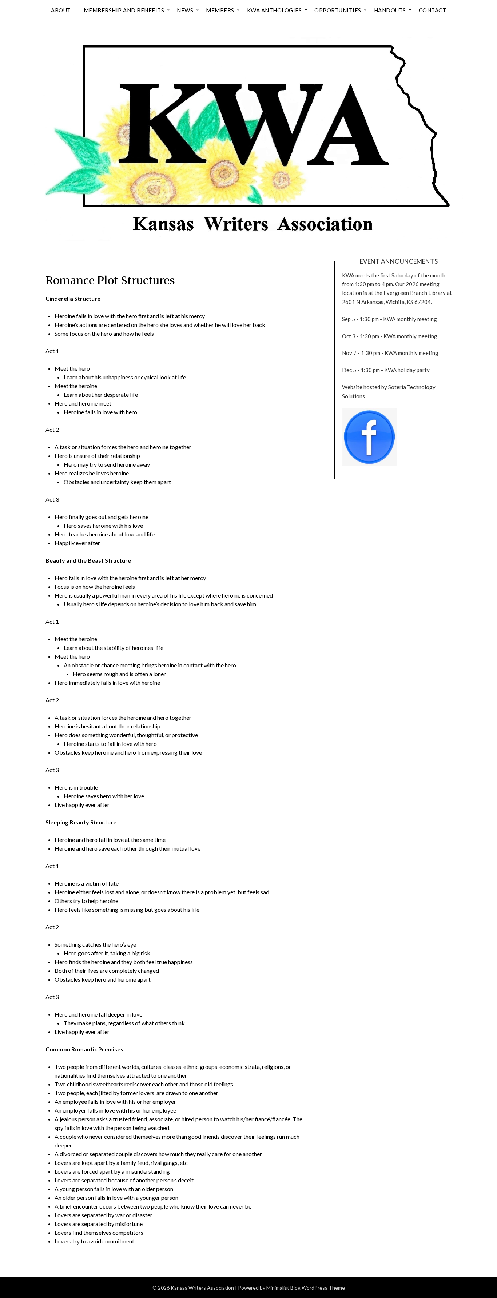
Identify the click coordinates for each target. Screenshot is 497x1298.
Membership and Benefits (124, 10)
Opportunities (337, 10)
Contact (432, 10)
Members (220, 10)
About (61, 10)
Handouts (390, 10)
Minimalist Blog (283, 1288)
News (185, 10)
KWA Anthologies (274, 10)
